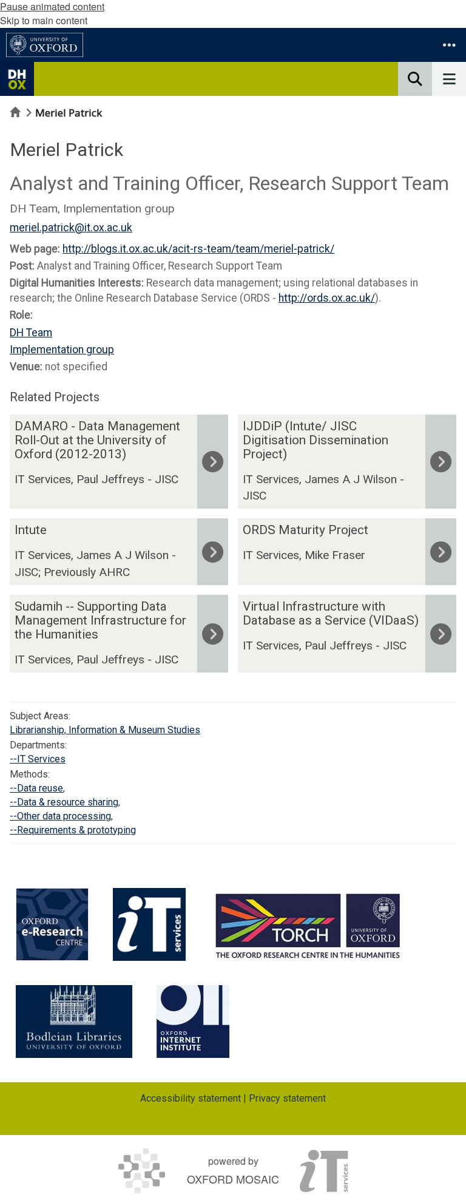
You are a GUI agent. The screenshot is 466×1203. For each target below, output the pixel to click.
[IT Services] (149, 924)
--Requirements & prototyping (73, 830)
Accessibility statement (190, 1098)
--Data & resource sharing (64, 802)
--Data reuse (36, 788)
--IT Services (38, 759)
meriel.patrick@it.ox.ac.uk (71, 228)
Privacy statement (287, 1098)
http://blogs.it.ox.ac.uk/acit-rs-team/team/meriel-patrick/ (198, 249)
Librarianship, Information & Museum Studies (105, 730)
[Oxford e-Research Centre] (52, 924)
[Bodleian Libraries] (74, 1021)
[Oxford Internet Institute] (193, 1021)
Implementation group (62, 350)
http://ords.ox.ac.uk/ (327, 298)
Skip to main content (43, 20)
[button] (449, 45)
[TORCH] (308, 924)
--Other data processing (60, 816)
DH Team (31, 333)
